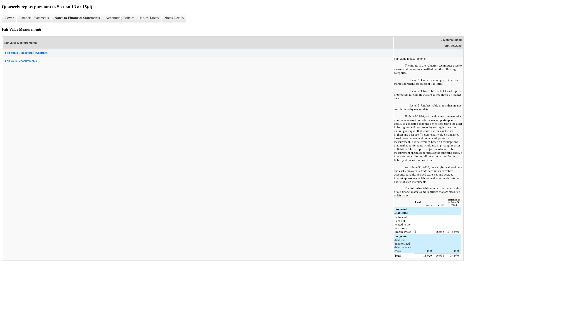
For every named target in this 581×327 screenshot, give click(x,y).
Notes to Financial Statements (77, 18)
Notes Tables (149, 18)
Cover (9, 18)
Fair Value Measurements (21, 61)
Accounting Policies (120, 18)
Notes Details (174, 18)
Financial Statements (34, 18)
